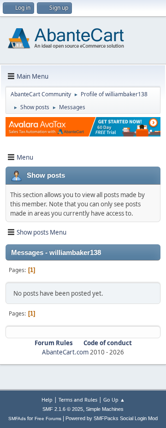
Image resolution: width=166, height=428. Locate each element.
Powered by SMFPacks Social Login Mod (111, 418)
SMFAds (17, 418)
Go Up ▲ (114, 399)
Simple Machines (105, 409)
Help (47, 399)
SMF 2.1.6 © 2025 (62, 409)
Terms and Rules (78, 399)
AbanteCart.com (65, 352)
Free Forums (48, 418)
